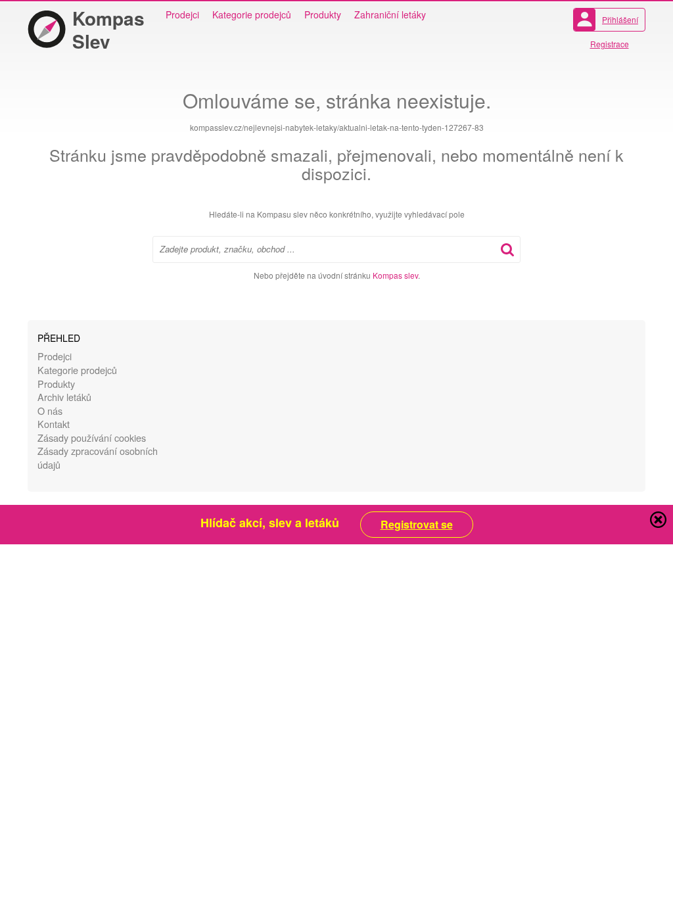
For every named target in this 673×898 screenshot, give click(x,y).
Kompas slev (395, 275)
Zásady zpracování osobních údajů (97, 457)
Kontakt (53, 424)
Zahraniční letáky (390, 14)
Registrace (609, 43)
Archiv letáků (64, 397)
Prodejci (182, 14)
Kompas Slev (108, 30)
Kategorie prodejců (251, 14)
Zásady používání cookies (91, 437)
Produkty (322, 14)
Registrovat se (417, 524)
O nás (49, 410)
